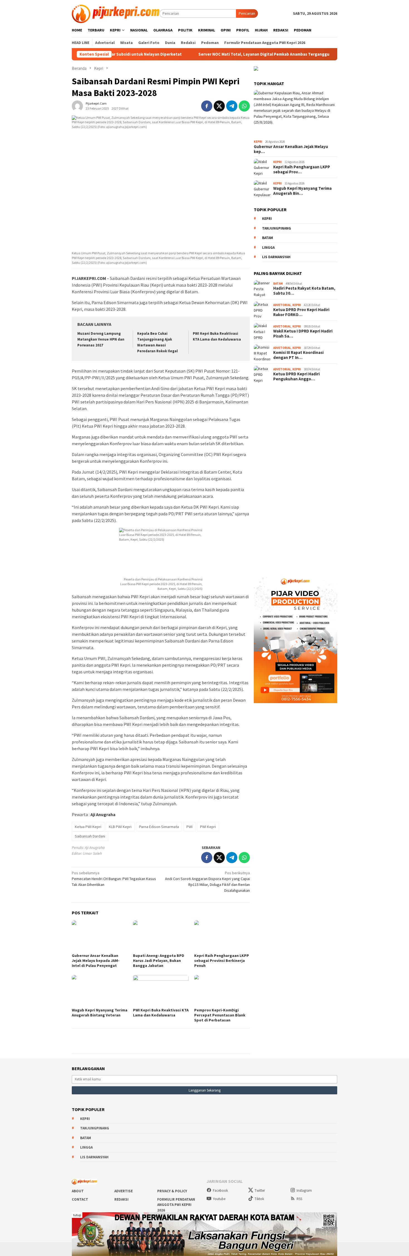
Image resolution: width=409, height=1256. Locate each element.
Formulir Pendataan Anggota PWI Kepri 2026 (176, 1205)
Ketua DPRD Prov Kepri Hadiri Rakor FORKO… (301, 312)
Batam (267, 237)
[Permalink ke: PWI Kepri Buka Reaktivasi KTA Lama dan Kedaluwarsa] (161, 990)
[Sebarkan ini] (206, 106)
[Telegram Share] (231, 106)
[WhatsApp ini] (244, 106)
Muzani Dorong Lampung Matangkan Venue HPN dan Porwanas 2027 (100, 339)
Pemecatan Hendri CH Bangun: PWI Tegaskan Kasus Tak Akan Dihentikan (114, 878)
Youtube (219, 1198)
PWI (189, 826)
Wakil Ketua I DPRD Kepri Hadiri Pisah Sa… (302, 334)
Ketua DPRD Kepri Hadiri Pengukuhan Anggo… (296, 376)
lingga (268, 247)
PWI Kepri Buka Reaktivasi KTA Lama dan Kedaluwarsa (161, 1013)
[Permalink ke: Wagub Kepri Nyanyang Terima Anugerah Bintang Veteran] (99, 990)
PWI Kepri (208, 826)
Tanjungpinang (276, 228)
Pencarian (247, 13)
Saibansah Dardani (90, 836)
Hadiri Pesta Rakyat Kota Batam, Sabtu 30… (304, 291)
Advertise (123, 1191)
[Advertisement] (295, 476)
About (78, 1191)
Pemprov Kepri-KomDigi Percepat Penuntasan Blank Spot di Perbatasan (219, 1015)
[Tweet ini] (219, 106)
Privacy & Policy (172, 1191)
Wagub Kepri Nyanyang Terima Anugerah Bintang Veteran (99, 1013)
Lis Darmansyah (276, 257)
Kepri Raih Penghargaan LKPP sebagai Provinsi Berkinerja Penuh (221, 960)
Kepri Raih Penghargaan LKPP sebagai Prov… (301, 169)
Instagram (304, 1190)
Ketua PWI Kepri (88, 826)
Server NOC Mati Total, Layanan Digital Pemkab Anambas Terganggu (231, 54)
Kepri (258, 142)
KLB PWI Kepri (120, 826)
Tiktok (259, 1198)
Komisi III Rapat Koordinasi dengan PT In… (298, 355)
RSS (299, 1198)
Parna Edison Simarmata (159, 826)
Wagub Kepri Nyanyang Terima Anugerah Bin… (302, 191)
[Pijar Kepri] (115, 13)
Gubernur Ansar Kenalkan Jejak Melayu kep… (291, 149)
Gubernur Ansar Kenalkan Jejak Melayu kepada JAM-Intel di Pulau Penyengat (95, 960)
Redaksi (121, 1199)
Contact (80, 1199)
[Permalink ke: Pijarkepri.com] (77, 105)
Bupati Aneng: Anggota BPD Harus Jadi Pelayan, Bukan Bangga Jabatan (158, 960)
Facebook (220, 1190)
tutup (77, 1215)
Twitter (260, 1190)
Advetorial (282, 305)
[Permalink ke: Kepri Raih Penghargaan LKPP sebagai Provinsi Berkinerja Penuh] (222, 936)
